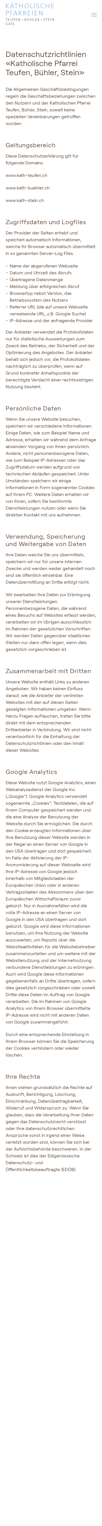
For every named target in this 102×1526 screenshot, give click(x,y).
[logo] (51, 14)
